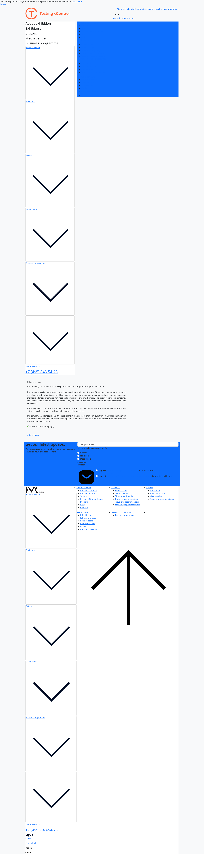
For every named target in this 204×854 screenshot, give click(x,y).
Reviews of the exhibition (92, 31)
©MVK (28, 838)
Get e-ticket (86, 63)
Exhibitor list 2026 (89, 25)
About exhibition (33, 47)
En (116, 14)
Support (85, 34)
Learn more (77, 1)
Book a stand (87, 44)
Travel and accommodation (93, 56)
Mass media (85, 459)
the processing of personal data (122, 470)
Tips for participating (90, 50)
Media (84, 88)
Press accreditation (89, 91)
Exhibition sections (89, 23)
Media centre (31, 209)
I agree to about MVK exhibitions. (135, 476)
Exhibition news (88, 77)
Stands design (87, 47)
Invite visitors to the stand (92, 53)
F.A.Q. (83, 37)
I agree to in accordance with (134, 472)
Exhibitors (30, 101)
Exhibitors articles (89, 79)
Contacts (85, 40)
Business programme (35, 263)
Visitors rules (87, 69)
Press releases (87, 82)
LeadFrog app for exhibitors (93, 59)
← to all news (33, 435)
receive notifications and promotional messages (129, 476)
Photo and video (88, 85)
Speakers (85, 28)
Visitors (29, 155)
